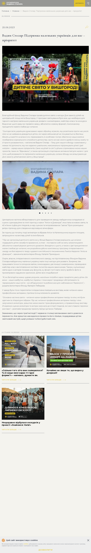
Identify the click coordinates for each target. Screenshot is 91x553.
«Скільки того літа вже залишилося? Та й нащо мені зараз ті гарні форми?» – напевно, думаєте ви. (22, 372)
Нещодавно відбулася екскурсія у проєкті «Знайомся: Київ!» (21, 423)
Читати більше (9, 380)
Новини (15, 11)
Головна (5, 11)
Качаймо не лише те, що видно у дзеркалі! (65, 371)
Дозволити (46, 550)
